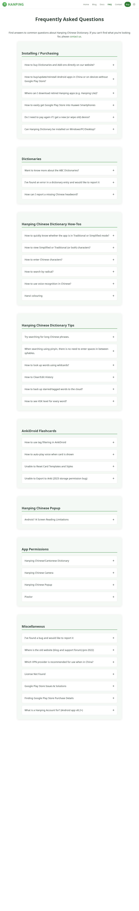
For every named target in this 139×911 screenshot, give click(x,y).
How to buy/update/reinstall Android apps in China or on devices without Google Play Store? (66, 79)
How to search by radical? (39, 271)
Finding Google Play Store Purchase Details (49, 698)
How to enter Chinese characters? (43, 259)
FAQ (110, 4)
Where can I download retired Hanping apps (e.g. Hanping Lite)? (61, 93)
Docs (102, 4)
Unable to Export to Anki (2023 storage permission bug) (56, 478)
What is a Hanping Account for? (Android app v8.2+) (54, 710)
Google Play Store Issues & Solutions (45, 686)
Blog (94, 4)
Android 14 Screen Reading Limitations (47, 519)
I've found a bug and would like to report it (49, 638)
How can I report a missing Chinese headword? (51, 194)
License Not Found (35, 674)
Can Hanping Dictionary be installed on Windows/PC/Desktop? (60, 129)
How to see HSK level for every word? (46, 401)
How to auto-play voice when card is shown (49, 454)
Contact (118, 4)
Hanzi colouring (33, 295)
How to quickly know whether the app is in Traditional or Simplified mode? (67, 235)
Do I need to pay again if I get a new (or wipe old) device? (57, 117)
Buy (127, 4)
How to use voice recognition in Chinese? (48, 283)
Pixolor (29, 596)
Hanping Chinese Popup (38, 584)
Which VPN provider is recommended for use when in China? (59, 662)
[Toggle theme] (134, 4)
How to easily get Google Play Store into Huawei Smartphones (60, 105)
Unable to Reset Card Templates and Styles (49, 466)
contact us (75, 36)
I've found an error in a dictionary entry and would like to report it (62, 182)
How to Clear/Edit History (39, 377)
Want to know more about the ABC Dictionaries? (52, 170)
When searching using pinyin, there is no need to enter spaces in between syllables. (66, 351)
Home (86, 4)
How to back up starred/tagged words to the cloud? (54, 389)
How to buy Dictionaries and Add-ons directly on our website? (59, 64)
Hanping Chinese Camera (39, 572)
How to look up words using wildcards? (47, 365)
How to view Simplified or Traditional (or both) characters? (57, 247)
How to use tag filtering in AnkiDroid (45, 442)
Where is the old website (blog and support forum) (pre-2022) (59, 650)
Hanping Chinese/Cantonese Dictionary (47, 560)
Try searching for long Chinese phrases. (47, 336)
